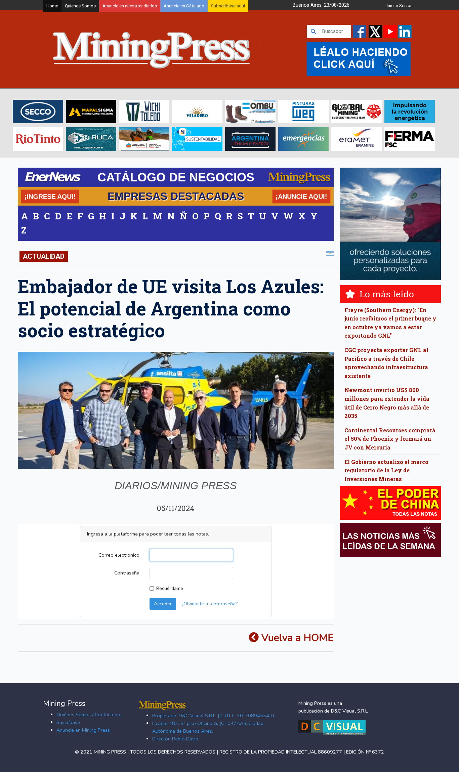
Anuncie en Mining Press (83, 730)
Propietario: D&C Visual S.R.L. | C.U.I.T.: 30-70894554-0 (213, 715)
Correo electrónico (118, 555)
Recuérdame (169, 588)
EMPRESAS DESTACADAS (176, 196)
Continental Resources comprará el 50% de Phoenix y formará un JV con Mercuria (389, 439)
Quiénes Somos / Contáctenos (89, 714)
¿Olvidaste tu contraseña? (210, 603)
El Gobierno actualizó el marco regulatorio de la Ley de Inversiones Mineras (386, 470)
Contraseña (126, 572)
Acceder (163, 603)
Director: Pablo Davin (175, 738)
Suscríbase (68, 722)
